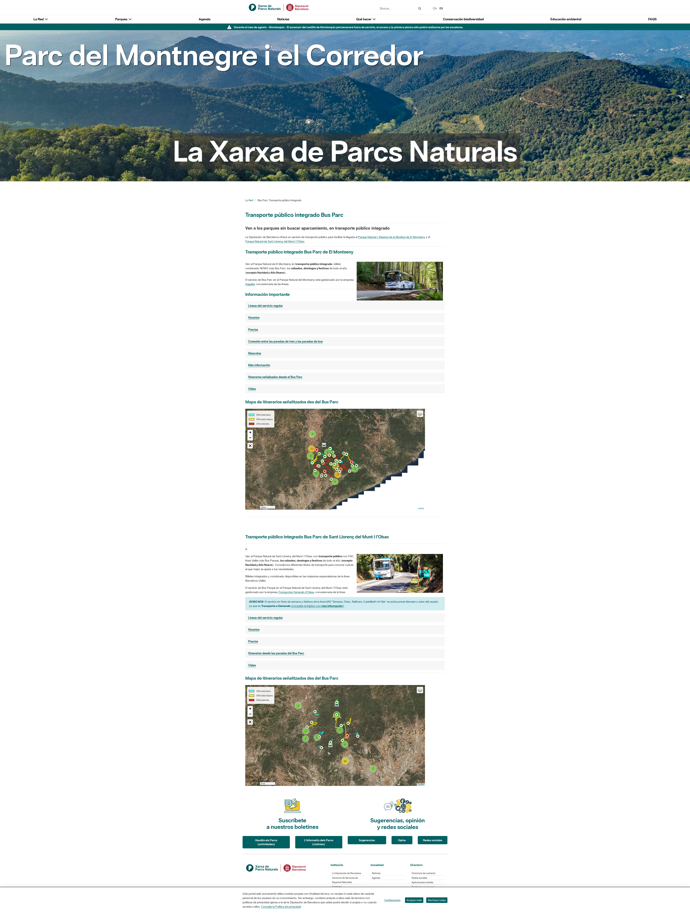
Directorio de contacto (423, 873)
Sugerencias (367, 840)
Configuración (392, 900)
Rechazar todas (437, 900)
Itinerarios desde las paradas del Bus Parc (276, 653)
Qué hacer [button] (364, 19)
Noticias (283, 19)
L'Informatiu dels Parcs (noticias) (318, 842)
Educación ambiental (565, 19)
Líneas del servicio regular (265, 306)
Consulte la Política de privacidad (281, 906)
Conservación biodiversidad (463, 19)
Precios (253, 330)
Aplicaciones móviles (422, 882)
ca (435, 8)
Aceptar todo (414, 900)
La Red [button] (38, 19)
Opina (402, 840)
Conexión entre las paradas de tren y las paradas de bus (285, 341)
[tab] (345, 305)
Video (252, 665)
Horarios (253, 318)
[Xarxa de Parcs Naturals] (279, 7)
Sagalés (250, 284)
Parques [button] (121, 19)
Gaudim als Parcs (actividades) (266, 842)
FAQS (652, 19)
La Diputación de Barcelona (346, 873)
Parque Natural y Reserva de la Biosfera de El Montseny (391, 237)
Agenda (204, 19)
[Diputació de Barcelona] (276, 867)
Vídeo (252, 389)
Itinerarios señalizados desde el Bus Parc (275, 377)
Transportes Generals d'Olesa (296, 592)
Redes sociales (432, 840)
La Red (249, 200)
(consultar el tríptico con (317, 606)
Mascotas (254, 353)
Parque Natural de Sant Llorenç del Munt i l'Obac (274, 241)
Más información (259, 365)
